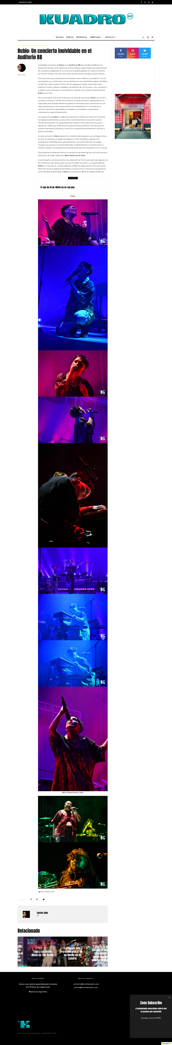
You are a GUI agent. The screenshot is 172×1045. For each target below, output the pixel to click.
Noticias (59, 37)
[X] (145, 2)
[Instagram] (149, 2)
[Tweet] (37, 899)
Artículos (109, 37)
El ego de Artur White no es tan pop (57, 187)
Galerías (29, 45)
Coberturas (95, 37)
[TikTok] (152, 2)
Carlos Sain (21, 75)
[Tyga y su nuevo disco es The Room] (94, 952)
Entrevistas (81, 37)
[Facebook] (141, 2)
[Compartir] (30, 899)
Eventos (69, 37)
